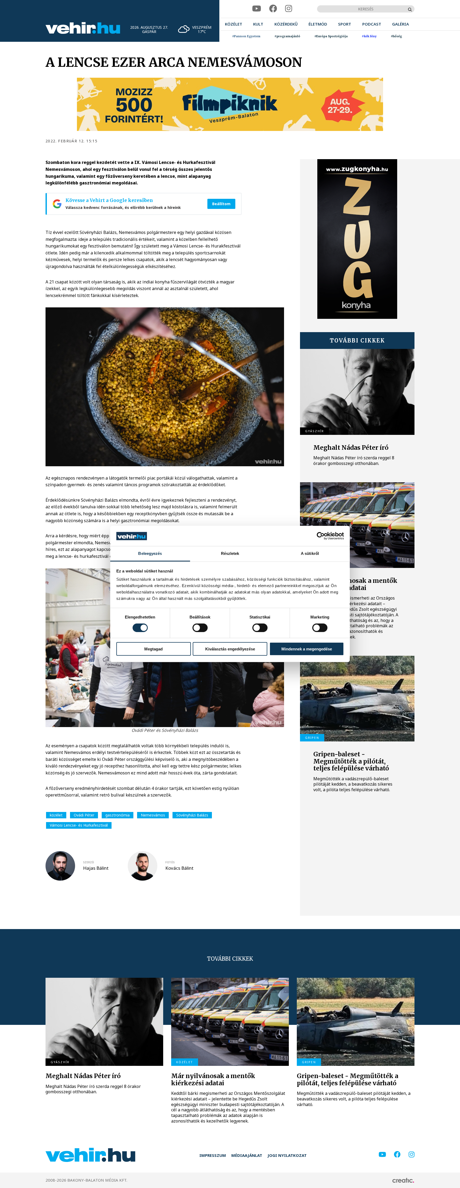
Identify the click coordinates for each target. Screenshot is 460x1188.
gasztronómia (117, 815)
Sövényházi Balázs (192, 815)
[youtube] (256, 8)
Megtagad (153, 649)
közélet (56, 815)
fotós (170, 862)
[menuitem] (233, 24)
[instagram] (288, 8)
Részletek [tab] (230, 553)
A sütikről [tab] (310, 553)
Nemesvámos (153, 815)
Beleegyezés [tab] (150, 553)
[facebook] (273, 8)
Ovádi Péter (84, 815)
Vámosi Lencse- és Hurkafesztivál (79, 825)
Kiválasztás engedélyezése (230, 649)
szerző (88, 862)
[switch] (200, 628)
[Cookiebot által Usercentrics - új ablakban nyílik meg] (320, 536)
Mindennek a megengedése (306, 649)
